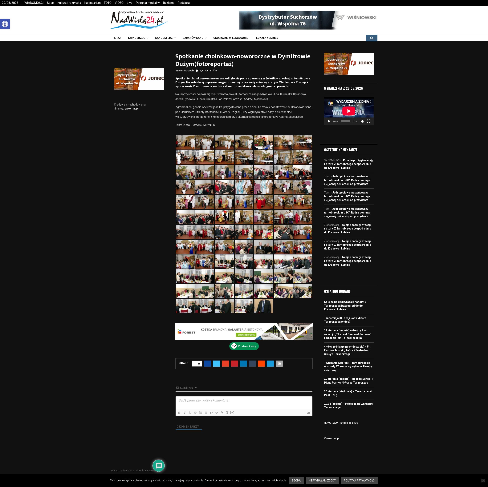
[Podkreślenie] (190, 412)
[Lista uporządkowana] (200, 412)
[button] (5, 24)
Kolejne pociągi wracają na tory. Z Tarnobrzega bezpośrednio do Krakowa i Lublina (348, 164)
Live (129, 3)
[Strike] (195, 412)
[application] (349, 111)
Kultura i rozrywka (69, 3)
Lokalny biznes (267, 37)
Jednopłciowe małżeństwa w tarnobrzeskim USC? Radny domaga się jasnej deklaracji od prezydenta (347, 180)
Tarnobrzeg (136, 37)
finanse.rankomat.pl (126, 108)
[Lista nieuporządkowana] (206, 412)
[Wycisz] (362, 121)
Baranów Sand (193, 37)
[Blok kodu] (216, 412)
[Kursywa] (184, 412)
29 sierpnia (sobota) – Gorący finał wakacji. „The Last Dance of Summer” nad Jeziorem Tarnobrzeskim (348, 334)
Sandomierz (164, 37)
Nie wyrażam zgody (322, 480)
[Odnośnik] (222, 412)
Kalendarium (92, 3)
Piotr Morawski (186, 70)
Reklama (168, 3)
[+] (232, 412)
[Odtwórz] (329, 121)
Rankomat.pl (331, 438)
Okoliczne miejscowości (231, 37)
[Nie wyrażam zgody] (483, 480)
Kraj (117, 37)
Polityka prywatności (359, 480)
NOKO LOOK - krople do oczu (341, 422)
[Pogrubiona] (179, 412)
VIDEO (119, 3)
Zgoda (296, 480)
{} (227, 412)
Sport (50, 3)
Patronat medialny (148, 3)
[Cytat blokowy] (211, 412)
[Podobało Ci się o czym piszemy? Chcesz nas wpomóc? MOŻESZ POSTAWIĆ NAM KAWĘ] (244, 349)
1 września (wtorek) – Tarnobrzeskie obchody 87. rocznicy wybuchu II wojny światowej (348, 366)
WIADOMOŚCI (34, 3)
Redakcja (184, 3)
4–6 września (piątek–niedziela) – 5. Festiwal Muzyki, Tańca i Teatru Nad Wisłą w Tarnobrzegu (346, 350)
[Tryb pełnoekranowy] (369, 121)
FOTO (108, 3)
